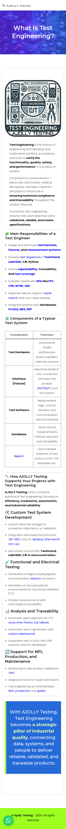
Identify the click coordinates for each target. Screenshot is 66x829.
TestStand (52, 257)
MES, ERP (26, 309)
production (22, 691)
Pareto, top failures (36, 622)
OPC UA (13, 544)
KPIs (39, 281)
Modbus (37, 539)
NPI (11, 673)
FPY (50, 281)
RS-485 (14, 539)
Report (19, 456)
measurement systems (44, 250)
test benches (47, 245)
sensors (35, 578)
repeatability (27, 269)
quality (41, 691)
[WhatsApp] (8, 820)
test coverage (25, 274)
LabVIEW (14, 262)
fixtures (13, 250)
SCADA (13, 309)
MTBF (19, 286)
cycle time (15, 622)
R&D (11, 691)
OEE (27, 286)
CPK (11, 286)
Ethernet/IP (52, 539)
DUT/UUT (44, 388)
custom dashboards (21, 634)
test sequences (30, 257)
